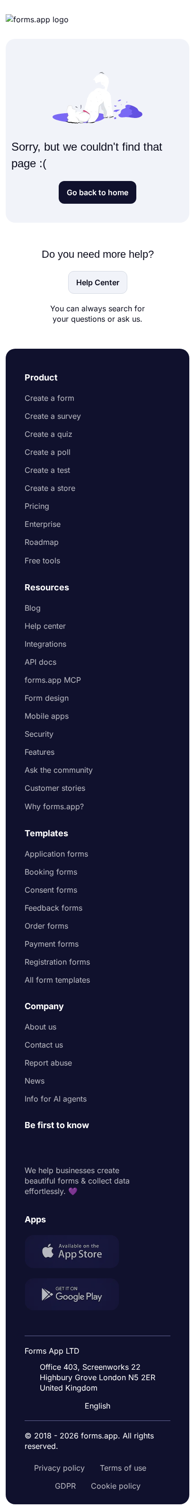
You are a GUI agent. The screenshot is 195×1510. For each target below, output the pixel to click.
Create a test (47, 470)
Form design (47, 698)
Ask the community (59, 770)
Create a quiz (48, 434)
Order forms (46, 926)
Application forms (56, 854)
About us (40, 1026)
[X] (73, 1148)
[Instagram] (53, 1148)
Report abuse (48, 1062)
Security (39, 734)
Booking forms (51, 872)
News (34, 1080)
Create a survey (53, 416)
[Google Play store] (78, 1296)
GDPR (65, 1486)
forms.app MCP (53, 680)
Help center (45, 626)
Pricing (37, 506)
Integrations (45, 644)
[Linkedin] (32, 1148)
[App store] (78, 1253)
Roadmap (42, 542)
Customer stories (55, 788)
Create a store (50, 488)
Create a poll (48, 452)
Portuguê (100, 1344)
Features (39, 752)
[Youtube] (94, 1148)
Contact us (44, 1044)
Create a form (49, 398)
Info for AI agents (56, 1098)
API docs (40, 662)
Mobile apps (47, 716)
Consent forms (51, 890)
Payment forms (52, 944)
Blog (33, 608)
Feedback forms (53, 908)
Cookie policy (116, 1486)
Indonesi (99, 1326)
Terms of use (123, 1468)
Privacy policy (59, 1468)
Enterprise (43, 524)
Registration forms (57, 962)
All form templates (57, 980)
